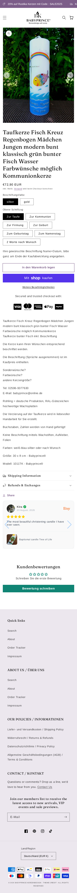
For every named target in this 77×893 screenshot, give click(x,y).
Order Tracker (16, 647)
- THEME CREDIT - (50, 883)
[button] (5, 18)
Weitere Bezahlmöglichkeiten (38, 287)
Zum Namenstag (49, 233)
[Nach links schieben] (7, 75)
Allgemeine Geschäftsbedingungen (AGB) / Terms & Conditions (35, 757)
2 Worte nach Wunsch (21, 242)
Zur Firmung (15, 225)
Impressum (14, 656)
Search (12, 630)
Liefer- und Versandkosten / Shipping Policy (35, 729)
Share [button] (11, 495)
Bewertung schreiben (38, 588)
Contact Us (44, 786)
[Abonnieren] (65, 817)
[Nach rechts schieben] (70, 75)
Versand (18, 189)
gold (27, 201)
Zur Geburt (40, 225)
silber (10, 201)
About (11, 639)
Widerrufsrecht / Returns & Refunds (30, 737)
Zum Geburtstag (18, 233)
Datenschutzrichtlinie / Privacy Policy (31, 746)
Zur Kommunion (40, 216)
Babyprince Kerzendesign (28, 883)
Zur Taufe (13, 216)
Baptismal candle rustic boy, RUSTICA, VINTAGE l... (41, 539)
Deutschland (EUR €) (36, 856)
